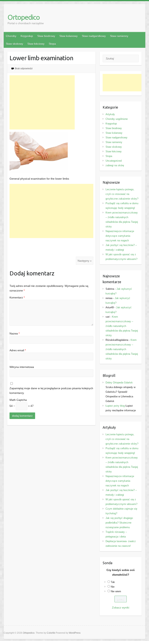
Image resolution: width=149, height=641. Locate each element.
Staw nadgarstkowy (94, 36)
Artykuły (110, 114)
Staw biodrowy (46, 36)
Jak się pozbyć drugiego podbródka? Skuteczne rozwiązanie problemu (119, 523)
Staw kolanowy (68, 36)
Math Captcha (18, 399)
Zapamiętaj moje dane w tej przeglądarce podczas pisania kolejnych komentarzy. (51, 390)
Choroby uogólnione (117, 118)
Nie (112, 586)
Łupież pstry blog (115, 405)
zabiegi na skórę (115, 165)
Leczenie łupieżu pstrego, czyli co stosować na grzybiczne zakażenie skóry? (122, 194)
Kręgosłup (27, 36)
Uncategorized (114, 160)
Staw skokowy (14, 43)
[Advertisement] (42, 102)
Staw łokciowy (35, 43)
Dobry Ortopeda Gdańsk (119, 382)
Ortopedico (24, 17)
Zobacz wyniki (120, 607)
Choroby (11, 36)
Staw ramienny (119, 36)
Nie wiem (116, 591)
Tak (113, 582)
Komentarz (17, 297)
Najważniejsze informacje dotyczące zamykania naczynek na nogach (120, 236)
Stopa (52, 43)
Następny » (85, 260)
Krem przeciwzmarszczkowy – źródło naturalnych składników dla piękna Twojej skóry (122, 326)
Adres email (18, 350)
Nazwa (15, 333)
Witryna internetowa (22, 366)
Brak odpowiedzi (24, 68)
